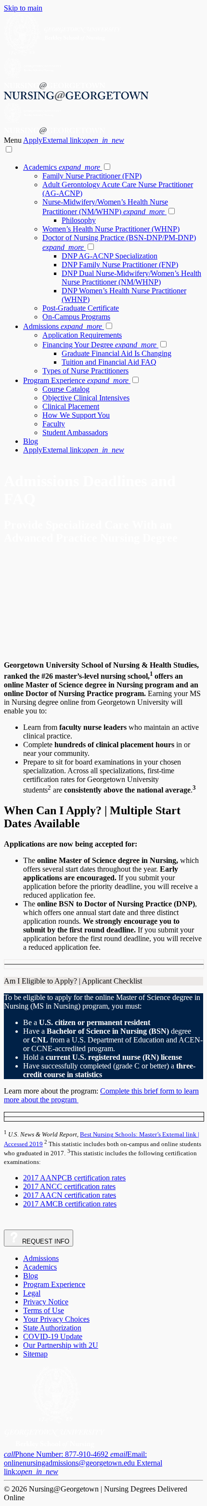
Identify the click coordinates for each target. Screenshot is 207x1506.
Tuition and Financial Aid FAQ (109, 362)
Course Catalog (66, 389)
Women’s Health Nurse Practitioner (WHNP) (111, 229)
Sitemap (35, 1354)
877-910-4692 (57, 1454)
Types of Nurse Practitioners (85, 371)
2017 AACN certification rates (69, 1195)
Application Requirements (82, 335)
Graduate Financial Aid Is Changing (116, 353)
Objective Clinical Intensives (85, 398)
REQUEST (44, 1241)
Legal (31, 1293)
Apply (73, 140)
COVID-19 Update (52, 1336)
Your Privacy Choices (56, 1319)
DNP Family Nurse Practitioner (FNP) (120, 264)
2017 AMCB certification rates (69, 1204)
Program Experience (76, 380)
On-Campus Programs (76, 317)
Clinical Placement (70, 406)
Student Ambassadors (75, 432)
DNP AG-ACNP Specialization (109, 256)
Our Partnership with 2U (60, 1345)
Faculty (53, 424)
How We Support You (76, 415)
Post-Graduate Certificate (80, 308)
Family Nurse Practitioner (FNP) (92, 176)
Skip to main (23, 8)
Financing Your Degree (99, 345)
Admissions (62, 326)
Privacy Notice (45, 1302)
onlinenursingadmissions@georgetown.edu (83, 1463)
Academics (61, 167)
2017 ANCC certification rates (69, 1186)
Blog (30, 441)
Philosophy (79, 220)
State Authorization (52, 1328)
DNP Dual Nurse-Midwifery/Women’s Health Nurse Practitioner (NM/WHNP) (131, 277)
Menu (13, 140)
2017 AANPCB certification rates (74, 1178)
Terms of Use (43, 1310)
